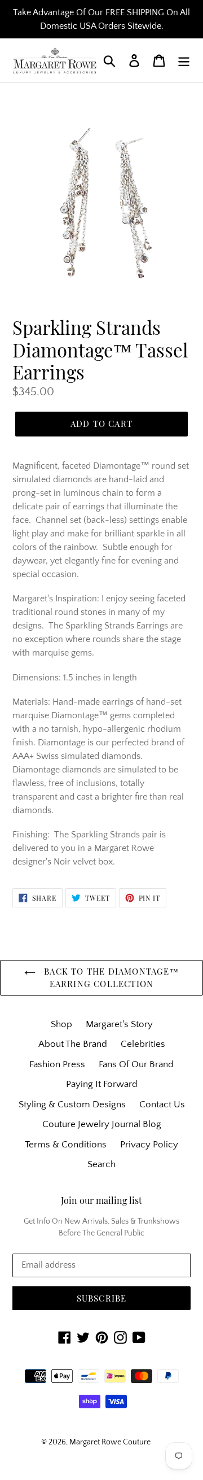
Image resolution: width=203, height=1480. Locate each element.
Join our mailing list (101, 1200)
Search (101, 1164)
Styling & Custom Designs (72, 1104)
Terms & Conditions (66, 1145)
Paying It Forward (102, 1084)
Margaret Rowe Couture (110, 1442)
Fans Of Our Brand (136, 1064)
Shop (61, 1024)
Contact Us (162, 1104)
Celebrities (143, 1044)
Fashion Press (57, 1064)
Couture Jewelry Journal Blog (101, 1124)
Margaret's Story (119, 1024)
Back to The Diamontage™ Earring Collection (110, 978)
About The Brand (72, 1044)
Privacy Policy (149, 1145)
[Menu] (183, 60)
